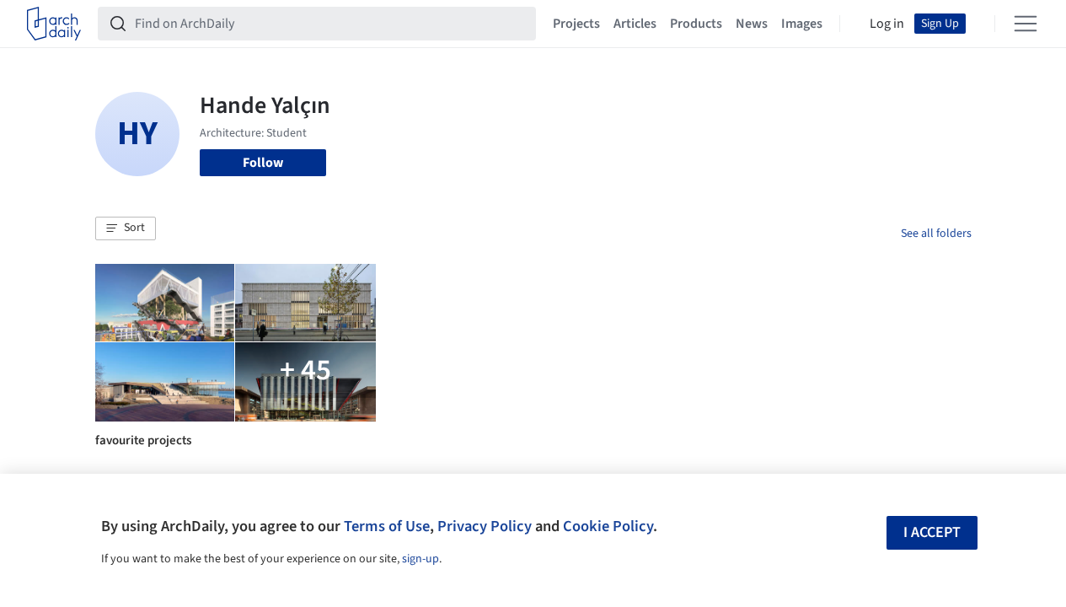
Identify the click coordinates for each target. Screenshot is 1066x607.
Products (696, 23)
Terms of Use (387, 526)
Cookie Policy (608, 526)
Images (801, 23)
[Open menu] (1025, 23)
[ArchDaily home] (54, 23)
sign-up (420, 559)
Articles (634, 23)
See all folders (936, 233)
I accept (932, 532)
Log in (887, 23)
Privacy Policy (484, 526)
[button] (125, 228)
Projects (576, 23)
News (752, 23)
